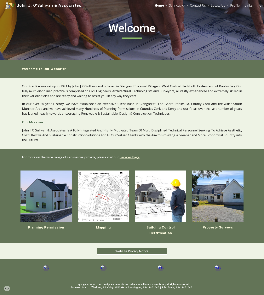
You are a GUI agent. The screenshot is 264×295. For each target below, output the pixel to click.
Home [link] (159, 5)
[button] (259, 5)
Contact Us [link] (198, 5)
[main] (132, 30)
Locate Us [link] (218, 5)
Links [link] (248, 5)
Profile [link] (235, 5)
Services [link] (175, 5)
